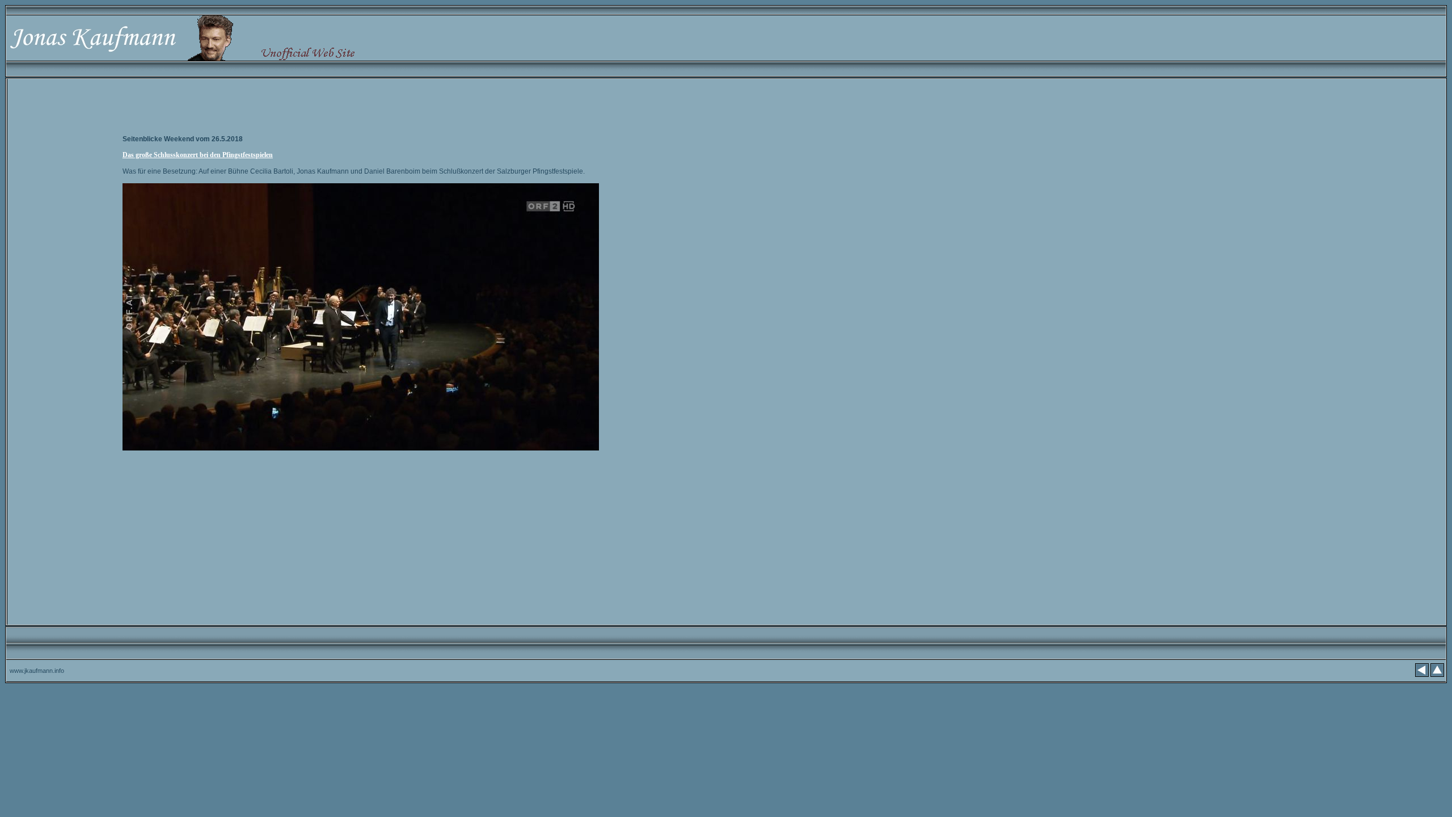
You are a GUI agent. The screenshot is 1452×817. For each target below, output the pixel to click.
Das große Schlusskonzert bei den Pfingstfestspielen (198, 155)
